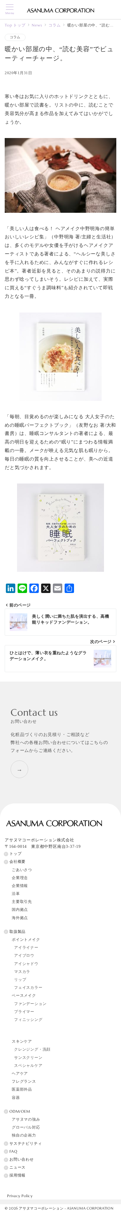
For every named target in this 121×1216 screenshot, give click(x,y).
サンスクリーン (28, 1058)
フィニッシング (28, 1020)
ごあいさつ (22, 870)
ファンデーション (30, 1004)
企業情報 (20, 886)
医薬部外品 (22, 1089)
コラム (15, 37)
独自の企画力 (24, 1135)
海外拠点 (20, 918)
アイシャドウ (26, 964)
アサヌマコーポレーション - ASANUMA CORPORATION (66, 1208)
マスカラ (22, 972)
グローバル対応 (26, 1127)
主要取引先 (22, 902)
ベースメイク (24, 996)
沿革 (16, 894)
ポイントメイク (26, 940)
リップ (20, 980)
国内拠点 (20, 910)
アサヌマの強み (26, 1119)
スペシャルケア (28, 1066)
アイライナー (26, 948)
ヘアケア (20, 1074)
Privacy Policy (20, 1196)
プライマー (24, 1012)
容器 (16, 1098)
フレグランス (24, 1081)
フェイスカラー (28, 988)
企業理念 (20, 878)
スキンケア (22, 1041)
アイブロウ (24, 955)
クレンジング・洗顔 (32, 1049)
